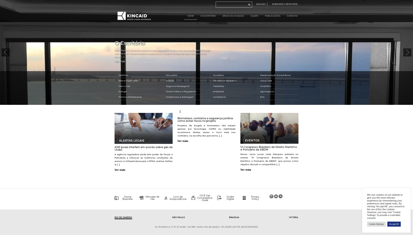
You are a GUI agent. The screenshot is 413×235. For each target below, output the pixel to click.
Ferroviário (171, 75)
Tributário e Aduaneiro (224, 81)
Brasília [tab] (234, 217)
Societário (218, 75)
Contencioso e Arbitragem (180, 97)
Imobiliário (265, 86)
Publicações (272, 16)
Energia (123, 91)
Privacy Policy (255, 198)
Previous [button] (6, 52)
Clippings (190, 111)
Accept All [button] (394, 224)
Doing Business (127, 198)
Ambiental (218, 91)
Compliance (219, 97)
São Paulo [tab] (178, 217)
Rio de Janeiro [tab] (123, 217)
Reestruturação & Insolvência (275, 75)
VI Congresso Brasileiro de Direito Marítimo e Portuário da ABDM (268, 148)
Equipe (254, 16)
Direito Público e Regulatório (181, 91)
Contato (292, 16)
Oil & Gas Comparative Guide (204, 197)
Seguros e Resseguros (177, 86)
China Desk (266, 81)
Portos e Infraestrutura (130, 97)
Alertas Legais (131, 140)
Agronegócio (267, 91)
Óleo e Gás (124, 86)
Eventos (252, 140)
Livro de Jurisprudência (177, 198)
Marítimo (123, 75)
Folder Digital (230, 198)
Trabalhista (218, 86)
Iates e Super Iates (128, 81)
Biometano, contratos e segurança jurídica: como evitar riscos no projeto (205, 119)
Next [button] (407, 52)
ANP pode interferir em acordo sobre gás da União (144, 148)
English (261, 4)
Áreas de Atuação (233, 16)
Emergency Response (285, 4)
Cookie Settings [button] (376, 224)
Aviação (170, 81)
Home (190, 16)
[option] (206, 52)
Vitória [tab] (293, 217)
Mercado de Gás (152, 198)
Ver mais (120, 61)
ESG (262, 97)
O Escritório (208, 16)
